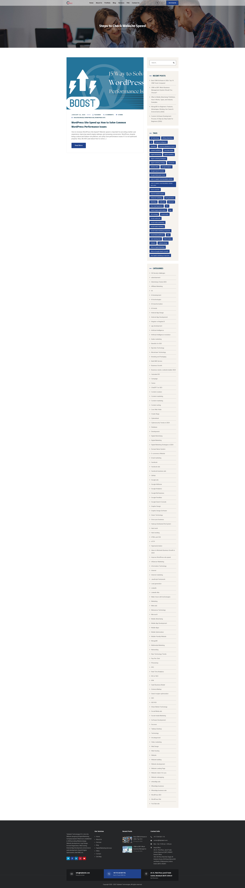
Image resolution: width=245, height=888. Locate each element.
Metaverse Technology (158, 610)
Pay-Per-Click (155, 658)
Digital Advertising (156, 154)
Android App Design (157, 313)
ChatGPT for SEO (156, 387)
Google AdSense (156, 484)
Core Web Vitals (168, 150)
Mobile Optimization (157, 632)
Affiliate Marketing (167, 138)
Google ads (154, 480)
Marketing (153, 202)
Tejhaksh (97, 114)
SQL (168, 235)
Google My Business (157, 493)
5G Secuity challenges (158, 273)
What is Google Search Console (159, 251)
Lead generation (156, 584)
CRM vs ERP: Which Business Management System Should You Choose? (161, 90)
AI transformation (157, 304)
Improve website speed (157, 193)
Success (154, 724)
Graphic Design (156, 506)
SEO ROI (153, 702)
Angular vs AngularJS (158, 321)
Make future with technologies (160, 597)
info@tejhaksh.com (83, 873)
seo (170, 210)
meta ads (162, 202)
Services (98, 842)
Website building (156, 760)
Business (153, 146)
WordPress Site (100, 117)
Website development (158, 764)
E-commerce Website (158, 453)
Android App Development (159, 317)
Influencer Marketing (157, 562)
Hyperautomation (156, 546)
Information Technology (158, 566)
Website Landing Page (158, 768)
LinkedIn (153, 588)
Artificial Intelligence (160, 142)
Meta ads (154, 606)
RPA (152, 680)
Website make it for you (158, 773)
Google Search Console (157, 171)
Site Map (99, 856)
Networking (154, 650)
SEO (152, 698)
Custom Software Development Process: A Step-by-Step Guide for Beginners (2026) (162, 118)
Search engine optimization (158, 210)
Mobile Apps (155, 628)
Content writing (156, 405)
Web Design (155, 746)
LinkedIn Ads (155, 592)
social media (164, 214)
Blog (97, 845)
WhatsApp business (157, 786)
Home (113, 28)
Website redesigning (157, 777)
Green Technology (157, 515)
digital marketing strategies (158, 158)
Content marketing (157, 396)
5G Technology (155, 138)
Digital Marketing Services (104, 848)
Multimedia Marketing (158, 645)
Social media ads (155, 218)
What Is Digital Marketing (158, 247)
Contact (98, 854)
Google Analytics (166, 167)
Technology (155, 733)
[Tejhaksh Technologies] (70, 2)
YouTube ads (155, 804)
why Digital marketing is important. (160, 255)
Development (155, 431)
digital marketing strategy (158, 162)
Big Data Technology (157, 348)
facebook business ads (158, 471)
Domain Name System (158, 449)
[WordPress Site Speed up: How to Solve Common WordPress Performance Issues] (105, 83)
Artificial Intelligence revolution (160, 335)
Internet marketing (157, 575)
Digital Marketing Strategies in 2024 (162, 445)
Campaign (154, 379)
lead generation (169, 198)
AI (151, 142)
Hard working (155, 533)
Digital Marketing (156, 440)
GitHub (153, 475)
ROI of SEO (154, 676)
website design (163, 243)
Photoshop (154, 663)
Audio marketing (156, 339)
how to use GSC (155, 189)
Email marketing (156, 458)
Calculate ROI (155, 374)
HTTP (153, 541)
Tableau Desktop (156, 729)
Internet (153, 570)
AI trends (154, 308)
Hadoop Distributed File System (161, 524)
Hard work (154, 528)
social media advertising (157, 222)
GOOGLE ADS (154, 167)
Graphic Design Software (159, 511)
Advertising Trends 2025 (158, 282)
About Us (99, 839)
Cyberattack (155, 418)
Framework (171, 162)
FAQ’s (98, 851)
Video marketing (156, 742)
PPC (167, 206)
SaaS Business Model (158, 685)
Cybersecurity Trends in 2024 (160, 423)
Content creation (156, 392)
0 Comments (109, 114)
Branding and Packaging (158, 357)
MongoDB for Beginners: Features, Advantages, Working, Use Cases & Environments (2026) (162, 109)
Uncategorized (79, 117)
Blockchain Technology (158, 352)
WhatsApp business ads (159, 790)
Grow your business (157, 519)
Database (154, 427)
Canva (153, 383)
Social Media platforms (157, 235)
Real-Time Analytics (157, 672)
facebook (154, 462)
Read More (78, 145)
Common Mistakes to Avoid (167, 146)
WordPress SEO (89, 117)
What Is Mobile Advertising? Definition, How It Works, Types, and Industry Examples (163, 99)
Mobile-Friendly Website (158, 636)
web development (156, 239)
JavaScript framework (158, 579)
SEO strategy (154, 214)
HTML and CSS (156, 537)
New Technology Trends (158, 654)
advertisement (155, 277)
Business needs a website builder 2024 (163, 370)
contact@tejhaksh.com (161, 840)
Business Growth (156, 365)
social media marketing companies (160, 230)
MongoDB (154, 641)
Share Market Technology (159, 707)
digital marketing (169, 154)
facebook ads (155, 467)
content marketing (156, 150)
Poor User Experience (157, 206)
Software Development (158, 720)
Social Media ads (156, 711)
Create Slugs (155, 414)
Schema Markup (156, 689)
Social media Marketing (158, 716)
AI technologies (156, 299)
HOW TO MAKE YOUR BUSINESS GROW (161, 179)
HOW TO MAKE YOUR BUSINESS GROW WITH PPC (161, 184)
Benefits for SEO (156, 343)
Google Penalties (156, 497)
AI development (156, 295)
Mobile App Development (159, 623)
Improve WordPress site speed (161, 557)
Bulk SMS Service (156, 361)
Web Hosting (167, 239)
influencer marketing (156, 198)
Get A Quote (172, 3)
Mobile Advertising (157, 619)
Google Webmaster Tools (158, 175)
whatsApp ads (155, 782)
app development (156, 326)
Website (153, 243)
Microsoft (171, 202)
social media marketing (157, 226)
